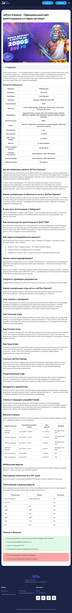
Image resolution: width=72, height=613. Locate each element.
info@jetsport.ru (41, 593)
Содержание (11, 67)
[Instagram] (54, 598)
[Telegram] (38, 598)
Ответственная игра (8, 594)
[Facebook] (43, 598)
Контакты (4, 591)
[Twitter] (49, 598)
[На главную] (5, 3)
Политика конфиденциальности (26, 592)
